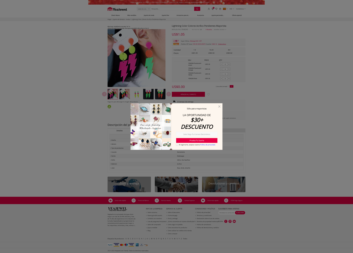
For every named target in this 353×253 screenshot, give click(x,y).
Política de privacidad (207, 145)
